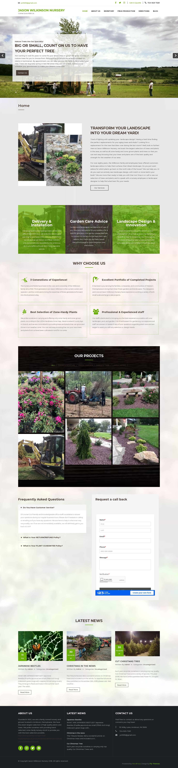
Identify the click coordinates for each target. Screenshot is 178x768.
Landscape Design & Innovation (136, 217)
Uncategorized (52, 663)
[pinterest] (38, 742)
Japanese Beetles (29, 660)
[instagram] (124, 3)
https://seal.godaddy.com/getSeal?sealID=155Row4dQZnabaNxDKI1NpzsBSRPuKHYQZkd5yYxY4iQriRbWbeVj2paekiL (40, 733)
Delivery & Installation (41, 217)
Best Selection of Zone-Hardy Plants (53, 306)
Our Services (99, 182)
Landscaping (119, 359)
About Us (95, 11)
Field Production (126, 11)
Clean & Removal (66, 359)
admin (30, 663)
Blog (155, 11)
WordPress (136, 758)
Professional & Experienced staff (123, 306)
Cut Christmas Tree (127, 655)
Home (85, 11)
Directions (144, 11)
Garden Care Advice (89, 215)
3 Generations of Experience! (48, 273)
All (53, 359)
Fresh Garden (85, 359)
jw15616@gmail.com (29, 3)
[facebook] (116, 3)
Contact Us (22, 68)
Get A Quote (135, 3)
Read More (24, 686)
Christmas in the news (81, 660)
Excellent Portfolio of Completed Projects (129, 273)
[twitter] (120, 3)
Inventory (109, 11)
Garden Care (102, 359)
